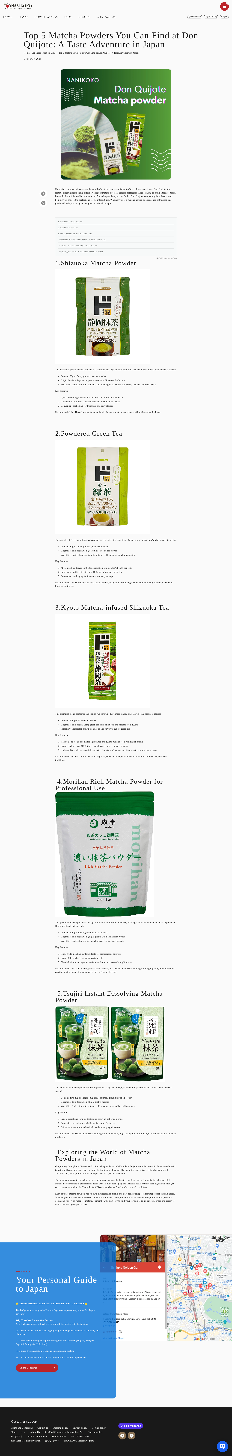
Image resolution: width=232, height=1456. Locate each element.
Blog (23, 1432)
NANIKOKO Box (80, 1436)
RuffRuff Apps (164, 258)
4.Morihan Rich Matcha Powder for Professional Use (82, 239)
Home (27, 53)
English (224, 16)
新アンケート (52, 1440)
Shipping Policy (60, 1428)
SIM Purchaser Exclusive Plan (26, 1440)
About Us (35, 1432)
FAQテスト (17, 1436)
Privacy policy (80, 1428)
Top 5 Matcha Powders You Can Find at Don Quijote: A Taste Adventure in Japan (99, 53)
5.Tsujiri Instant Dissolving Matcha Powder (77, 245)
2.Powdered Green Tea (68, 227)
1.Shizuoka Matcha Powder (70, 221)
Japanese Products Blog (44, 53)
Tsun (175, 258)
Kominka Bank (59, 1436)
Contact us (42, 1428)
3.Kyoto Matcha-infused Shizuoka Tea (75, 233)
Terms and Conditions (22, 1428)
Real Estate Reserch (37, 1436)
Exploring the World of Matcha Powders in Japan (80, 251)
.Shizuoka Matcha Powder (97, 263)
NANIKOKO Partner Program (79, 1440)
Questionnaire (95, 1432)
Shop (13, 1432)
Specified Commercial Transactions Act (64, 1432)
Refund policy (99, 1428)
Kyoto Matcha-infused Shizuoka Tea (115, 607)
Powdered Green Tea (91, 433)
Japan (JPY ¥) (211, 16)
